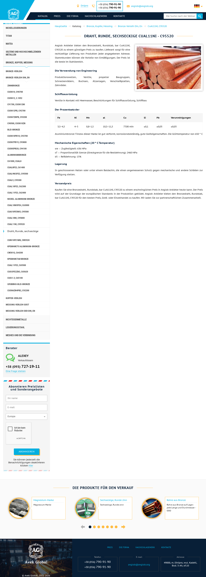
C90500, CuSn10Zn (16, 123)
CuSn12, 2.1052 (14, 98)
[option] (36, 508)
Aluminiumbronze (16, 155)
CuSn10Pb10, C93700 (17, 136)
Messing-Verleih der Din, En (20, 311)
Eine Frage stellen (16, 371)
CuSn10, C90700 (15, 92)
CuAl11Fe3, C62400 (16, 192)
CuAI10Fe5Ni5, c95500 (18, 211)
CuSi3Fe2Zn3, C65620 (17, 271)
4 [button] (103, 527)
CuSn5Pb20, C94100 (17, 148)
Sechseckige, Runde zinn (113, 500)
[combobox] (84, 6)
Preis (57, 16)
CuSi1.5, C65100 (15, 278)
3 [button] (98, 527)
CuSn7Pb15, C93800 (17, 142)
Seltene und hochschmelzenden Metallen (23, 53)
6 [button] (111, 527)
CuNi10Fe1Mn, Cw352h (18, 240)
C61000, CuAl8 (14, 161)
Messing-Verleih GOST (17, 304)
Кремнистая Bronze (17, 259)
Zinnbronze (13, 85)
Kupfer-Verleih (14, 298)
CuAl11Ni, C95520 (16, 224)
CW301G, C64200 (15, 252)
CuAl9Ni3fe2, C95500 (17, 173)
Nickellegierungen (16, 28)
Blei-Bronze (13, 129)
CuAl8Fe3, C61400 (16, 167)
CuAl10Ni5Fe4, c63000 (18, 205)
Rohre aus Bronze (176, 500)
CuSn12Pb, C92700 (16, 110)
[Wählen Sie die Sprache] (198, 6)
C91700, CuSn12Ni (16, 104)
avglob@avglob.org (142, 6)
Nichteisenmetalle (16, 319)
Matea (9, 43)
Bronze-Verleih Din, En (18, 77)
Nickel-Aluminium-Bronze (21, 199)
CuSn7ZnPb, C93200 (17, 117)
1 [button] (90, 527)
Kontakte (119, 16)
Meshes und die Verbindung (20, 335)
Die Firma (72, 16)
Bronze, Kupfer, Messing (19, 62)
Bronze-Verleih (14, 71)
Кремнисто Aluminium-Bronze (23, 246)
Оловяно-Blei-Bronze (18, 284)
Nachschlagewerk (96, 16)
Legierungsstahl (15, 327)
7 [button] (116, 527)
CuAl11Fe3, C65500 (16, 265)
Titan (9, 35)
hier (31, 465)
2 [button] (94, 527)
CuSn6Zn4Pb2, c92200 (18, 290)
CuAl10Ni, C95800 (16, 218)
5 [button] (107, 527)
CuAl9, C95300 (14, 180)
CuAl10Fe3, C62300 (16, 186)
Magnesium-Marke (43, 500)
